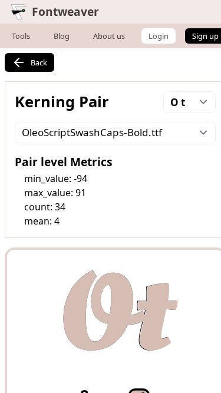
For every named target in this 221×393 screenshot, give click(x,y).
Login (159, 36)
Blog (62, 36)
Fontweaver (65, 11)
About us (109, 36)
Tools (21, 36)
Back (39, 62)
